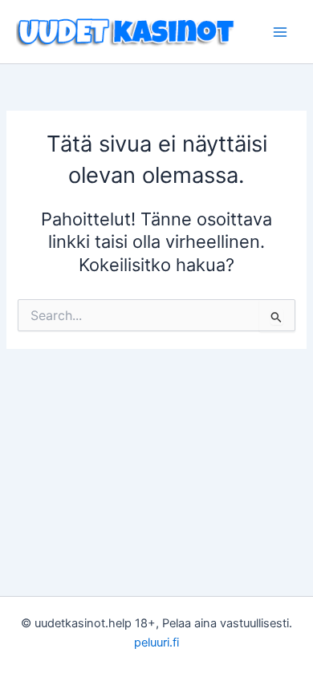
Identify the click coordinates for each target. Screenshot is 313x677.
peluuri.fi (156, 642)
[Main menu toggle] (280, 32)
